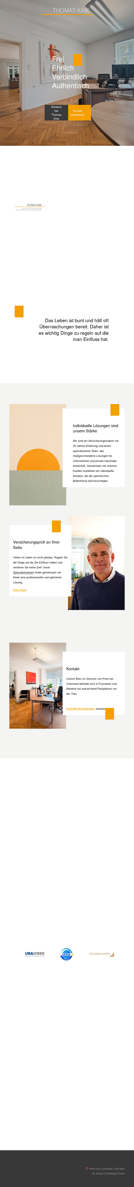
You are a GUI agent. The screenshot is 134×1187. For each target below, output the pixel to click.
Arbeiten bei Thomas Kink (56, 112)
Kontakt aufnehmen (78, 113)
